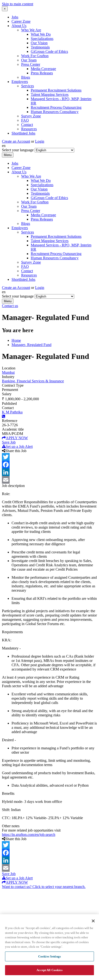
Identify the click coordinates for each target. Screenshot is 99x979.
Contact (27, 125)
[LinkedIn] (49, 472)
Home (16, 340)
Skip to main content (17, 4)
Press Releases (42, 73)
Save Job (9, 442)
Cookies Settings (49, 956)
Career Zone (21, 21)
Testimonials (40, 47)
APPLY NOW (17, 438)
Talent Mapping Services (49, 94)
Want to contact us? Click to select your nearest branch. (44, 887)
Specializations (42, 39)
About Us (19, 26)
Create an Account (16, 141)
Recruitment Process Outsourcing (56, 107)
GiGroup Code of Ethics (49, 51)
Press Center (30, 64)
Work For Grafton (35, 56)
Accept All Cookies (49, 970)
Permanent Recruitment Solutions (56, 90)
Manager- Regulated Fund (31, 345)
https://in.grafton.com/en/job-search (28, 835)
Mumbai (8, 372)
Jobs (15, 17)
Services (27, 86)
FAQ (25, 120)
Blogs (25, 77)
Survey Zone (31, 116)
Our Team (29, 60)
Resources (29, 129)
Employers (20, 82)
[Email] (49, 480)
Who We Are (31, 30)
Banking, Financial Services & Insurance (33, 381)
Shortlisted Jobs (23, 133)
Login (39, 141)
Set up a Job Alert (19, 446)
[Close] (93, 921)
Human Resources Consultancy (55, 112)
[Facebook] (49, 464)
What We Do (41, 34)
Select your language (18, 150)
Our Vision (39, 43)
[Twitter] (49, 457)
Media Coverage (43, 69)
